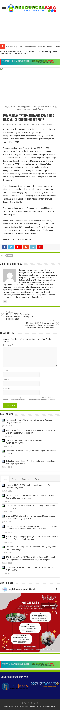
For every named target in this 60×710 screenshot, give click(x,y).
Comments (26, 479)
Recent (5, 479)
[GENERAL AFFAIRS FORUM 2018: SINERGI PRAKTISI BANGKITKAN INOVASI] (3, 440)
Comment (8, 345)
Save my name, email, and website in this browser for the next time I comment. (29, 399)
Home (2, 51)
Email (6, 380)
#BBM (9, 255)
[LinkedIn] (34, 703)
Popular (15, 479)
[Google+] (25, 703)
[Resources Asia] (30, 7)
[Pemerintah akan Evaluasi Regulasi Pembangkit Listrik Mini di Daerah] (3, 451)
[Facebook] (29, 703)
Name (6, 371)
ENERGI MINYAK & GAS (17, 51)
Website (6, 389)
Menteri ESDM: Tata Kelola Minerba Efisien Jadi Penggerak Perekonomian (20, 315)
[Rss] (22, 703)
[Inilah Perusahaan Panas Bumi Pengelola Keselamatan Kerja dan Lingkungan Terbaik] (3, 461)
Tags (37, 479)
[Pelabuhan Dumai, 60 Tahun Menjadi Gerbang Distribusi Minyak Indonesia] (3, 420)
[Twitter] (31, 703)
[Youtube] (37, 703)
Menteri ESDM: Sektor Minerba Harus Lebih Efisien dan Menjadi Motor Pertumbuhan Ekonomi (39, 324)
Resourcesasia (11, 124)
